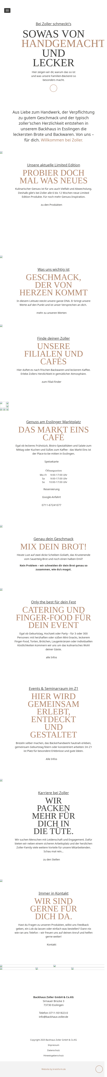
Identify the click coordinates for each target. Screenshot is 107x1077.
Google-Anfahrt (51, 497)
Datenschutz (53, 1050)
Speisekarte (51, 461)
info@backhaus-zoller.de (53, 1017)
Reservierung (51, 489)
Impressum (53, 1045)
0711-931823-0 (58, 1013)
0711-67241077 (51, 505)
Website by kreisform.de (53, 1069)
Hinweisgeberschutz (53, 1055)
